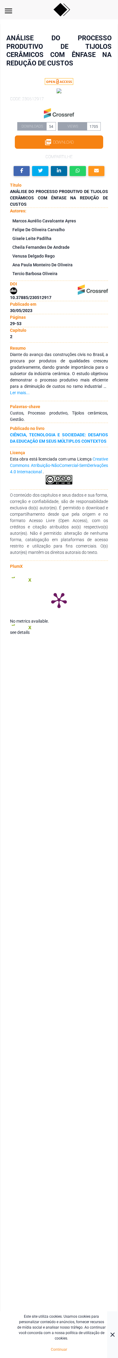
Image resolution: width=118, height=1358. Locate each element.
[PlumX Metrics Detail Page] (59, 600)
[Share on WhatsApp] (78, 171)
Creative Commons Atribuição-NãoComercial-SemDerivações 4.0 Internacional (59, 465)
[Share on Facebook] (22, 171)
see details (20, 632)
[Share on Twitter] (40, 171)
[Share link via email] (96, 171)
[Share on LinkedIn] (59, 171)
